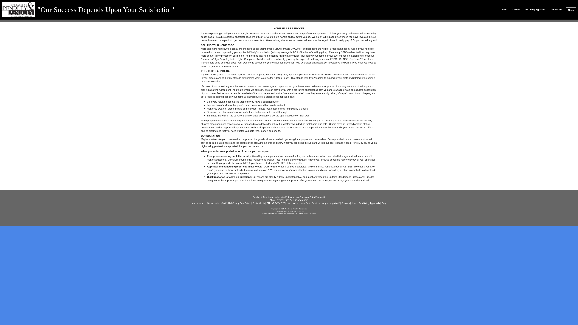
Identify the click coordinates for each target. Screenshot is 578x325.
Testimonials (556, 10)
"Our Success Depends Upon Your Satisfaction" (106, 10)
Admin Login (292, 213)
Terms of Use (303, 213)
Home (504, 10)
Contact (516, 10)
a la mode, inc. (281, 213)
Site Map (313, 213)
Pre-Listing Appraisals (535, 10)
